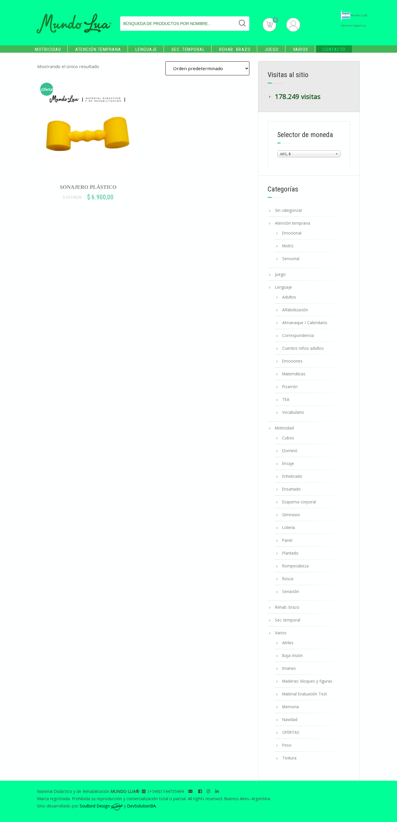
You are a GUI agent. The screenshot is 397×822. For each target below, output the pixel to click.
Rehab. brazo (235, 49)
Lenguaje (146, 49)
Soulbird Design (95, 806)
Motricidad (48, 49)
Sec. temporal (188, 49)
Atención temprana (98, 49)
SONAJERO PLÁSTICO (88, 187)
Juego (272, 49)
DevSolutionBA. (142, 806)
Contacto (334, 49)
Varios (300, 49)
